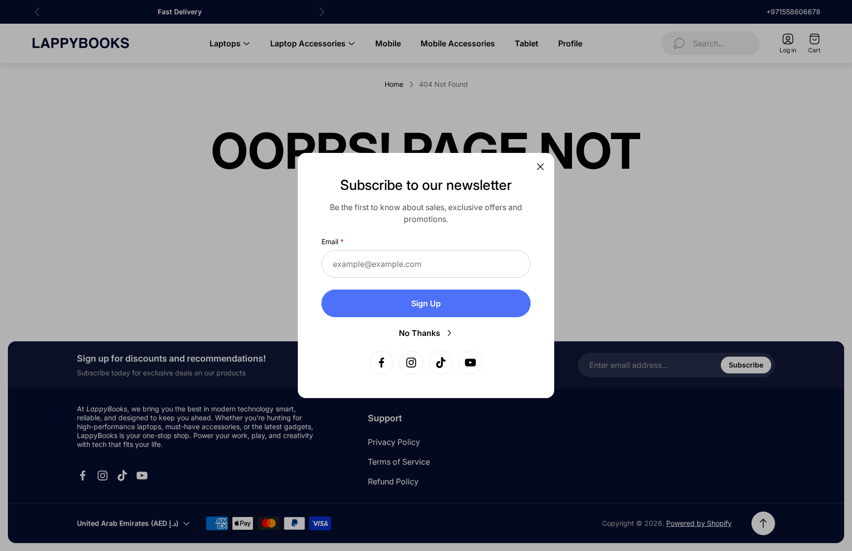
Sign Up (426, 303)
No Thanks (419, 333)
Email (329, 241)
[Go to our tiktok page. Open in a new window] (441, 362)
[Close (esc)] (540, 167)
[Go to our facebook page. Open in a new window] (381, 362)
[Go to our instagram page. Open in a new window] (411, 362)
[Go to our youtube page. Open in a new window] (470, 362)
